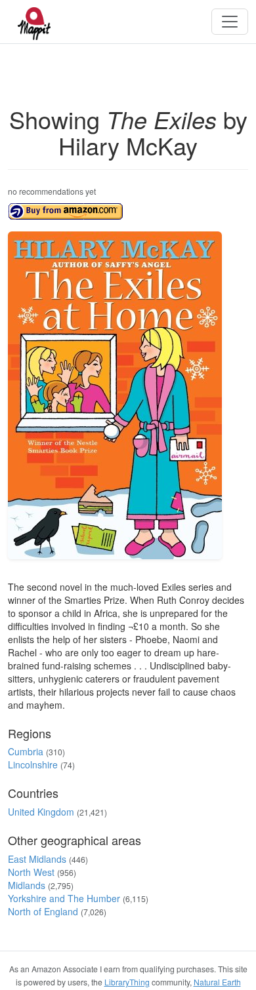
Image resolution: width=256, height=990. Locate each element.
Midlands (26, 885)
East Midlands (37, 858)
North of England (43, 911)
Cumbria (25, 751)
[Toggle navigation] (229, 22)
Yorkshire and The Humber (64, 898)
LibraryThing (127, 981)
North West (31, 872)
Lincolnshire (33, 764)
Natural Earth (217, 981)
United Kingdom (41, 811)
